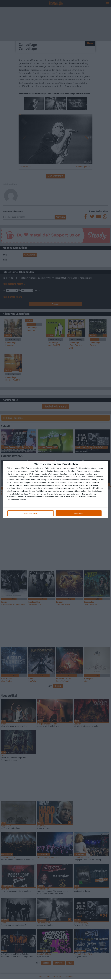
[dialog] (55, 489)
